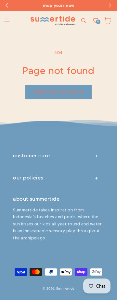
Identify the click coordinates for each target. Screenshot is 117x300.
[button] (7, 20)
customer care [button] (31, 155)
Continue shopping (59, 92)
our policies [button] (28, 178)
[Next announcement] (110, 5)
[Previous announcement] (7, 5)
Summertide (65, 288)
